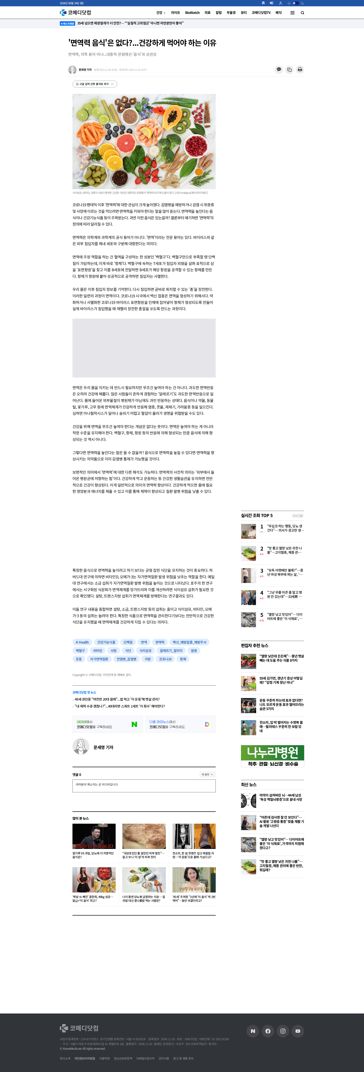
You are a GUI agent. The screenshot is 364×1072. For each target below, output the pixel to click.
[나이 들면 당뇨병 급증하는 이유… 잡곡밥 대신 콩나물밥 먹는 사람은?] (144, 879)
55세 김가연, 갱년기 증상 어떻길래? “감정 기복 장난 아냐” (281, 680)
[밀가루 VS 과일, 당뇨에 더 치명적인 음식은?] (94, 836)
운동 (79, 658)
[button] (265, 3)
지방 (148, 658)
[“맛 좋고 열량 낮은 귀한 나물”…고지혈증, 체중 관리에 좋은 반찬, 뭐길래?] (248, 866)
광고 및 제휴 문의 (183, 1058)
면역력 (160, 642)
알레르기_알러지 (171, 650)
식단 (128, 650)
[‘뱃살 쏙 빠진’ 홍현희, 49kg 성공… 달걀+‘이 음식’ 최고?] (94, 879)
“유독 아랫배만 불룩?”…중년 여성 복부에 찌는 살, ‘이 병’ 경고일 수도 (285, 572)
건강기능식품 (106, 642)
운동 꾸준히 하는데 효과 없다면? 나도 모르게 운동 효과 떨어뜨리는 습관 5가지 (282, 704)
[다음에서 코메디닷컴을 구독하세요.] (180, 724)
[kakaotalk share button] (279, 70)
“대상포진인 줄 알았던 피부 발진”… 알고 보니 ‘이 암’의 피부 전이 (143, 855)
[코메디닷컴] (268, 1031)
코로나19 (165, 658)
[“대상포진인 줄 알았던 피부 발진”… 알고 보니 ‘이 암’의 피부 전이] (144, 836)
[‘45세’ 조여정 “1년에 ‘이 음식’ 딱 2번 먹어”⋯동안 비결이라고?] (194, 879)
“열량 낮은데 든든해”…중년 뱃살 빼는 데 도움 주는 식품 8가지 (282, 658)
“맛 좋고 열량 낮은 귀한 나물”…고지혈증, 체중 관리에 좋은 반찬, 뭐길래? (285, 550)
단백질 (128, 642)
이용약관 (104, 1058)
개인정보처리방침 (84, 1058)
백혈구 (80, 650)
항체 (183, 658)
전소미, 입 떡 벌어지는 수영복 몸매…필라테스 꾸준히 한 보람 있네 (281, 726)
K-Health (82, 642)
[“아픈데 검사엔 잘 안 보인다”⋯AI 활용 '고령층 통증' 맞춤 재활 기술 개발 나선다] (248, 822)
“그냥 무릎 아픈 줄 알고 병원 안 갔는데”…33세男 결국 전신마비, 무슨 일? (284, 594)
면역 (144, 642)
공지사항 (164, 1058)
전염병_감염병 (126, 658)
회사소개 (65, 1058)
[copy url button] (289, 70)
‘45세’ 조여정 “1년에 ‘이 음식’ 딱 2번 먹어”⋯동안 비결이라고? (194, 898)
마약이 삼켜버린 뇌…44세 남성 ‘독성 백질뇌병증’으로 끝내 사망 (281, 797)
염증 (194, 650)
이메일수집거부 (145, 1058)
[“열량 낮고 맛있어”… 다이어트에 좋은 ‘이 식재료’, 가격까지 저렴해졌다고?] (248, 844)
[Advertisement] (144, 530)
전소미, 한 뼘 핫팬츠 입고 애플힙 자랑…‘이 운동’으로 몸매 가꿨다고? (193, 855)
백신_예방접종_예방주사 (189, 642)
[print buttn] (300, 70)
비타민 (97, 650)
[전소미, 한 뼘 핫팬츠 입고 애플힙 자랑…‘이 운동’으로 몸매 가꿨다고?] (194, 836)
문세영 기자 (103, 747)
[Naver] (252, 1031)
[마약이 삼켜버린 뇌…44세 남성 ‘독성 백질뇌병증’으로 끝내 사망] (248, 800)
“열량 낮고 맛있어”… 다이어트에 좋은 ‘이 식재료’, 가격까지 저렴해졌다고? (284, 616)
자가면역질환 (99, 658)
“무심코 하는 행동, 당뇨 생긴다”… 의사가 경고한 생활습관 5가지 (285, 528)
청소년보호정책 (123, 1058)
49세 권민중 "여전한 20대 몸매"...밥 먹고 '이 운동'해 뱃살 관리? (117, 699)
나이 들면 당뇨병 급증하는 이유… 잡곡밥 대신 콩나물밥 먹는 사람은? (143, 898)
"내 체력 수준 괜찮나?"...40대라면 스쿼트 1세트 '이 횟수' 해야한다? (120, 706)
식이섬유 (145, 650)
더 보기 (205, 774)
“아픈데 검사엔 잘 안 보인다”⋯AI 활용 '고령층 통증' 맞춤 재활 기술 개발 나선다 (282, 821)
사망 (113, 650)
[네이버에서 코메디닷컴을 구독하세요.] (107, 724)
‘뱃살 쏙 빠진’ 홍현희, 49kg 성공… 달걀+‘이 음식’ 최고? (92, 898)
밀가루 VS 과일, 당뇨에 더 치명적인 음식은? (93, 855)
